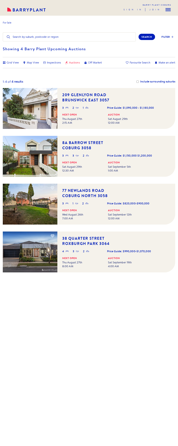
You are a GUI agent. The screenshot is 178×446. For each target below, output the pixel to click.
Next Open (69, 114)
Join (155, 9)
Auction (114, 114)
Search (146, 37)
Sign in (133, 9)
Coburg (157, 5)
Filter (165, 37)
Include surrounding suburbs (157, 81)
